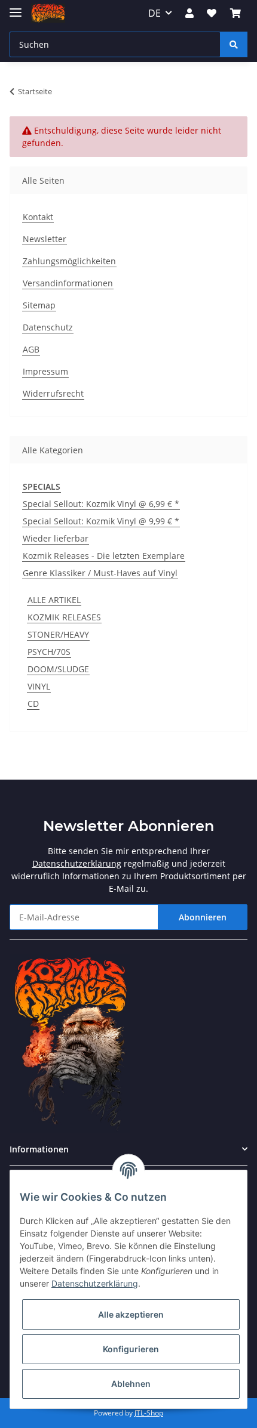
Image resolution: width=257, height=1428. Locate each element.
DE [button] (154, 13)
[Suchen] (233, 44)
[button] (189, 13)
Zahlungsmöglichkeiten (69, 261)
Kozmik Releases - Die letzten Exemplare (104, 555)
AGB (31, 349)
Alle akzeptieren (131, 1314)
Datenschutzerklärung (76, 863)
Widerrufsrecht (53, 393)
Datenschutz (48, 327)
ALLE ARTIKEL (54, 599)
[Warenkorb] (235, 13)
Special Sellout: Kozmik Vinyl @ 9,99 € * (101, 521)
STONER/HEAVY (58, 634)
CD (33, 703)
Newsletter (44, 239)
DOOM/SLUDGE (58, 669)
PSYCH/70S (49, 651)
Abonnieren (203, 917)
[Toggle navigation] (16, 7)
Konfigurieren (131, 1349)
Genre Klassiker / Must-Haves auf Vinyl (100, 573)
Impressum (45, 371)
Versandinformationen (68, 283)
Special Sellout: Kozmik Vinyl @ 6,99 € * (101, 503)
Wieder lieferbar (55, 538)
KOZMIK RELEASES (64, 617)
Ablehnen (131, 1383)
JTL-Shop (148, 1413)
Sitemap (39, 305)
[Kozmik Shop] (48, 13)
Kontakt (38, 216)
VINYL (38, 686)
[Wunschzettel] (211, 13)
